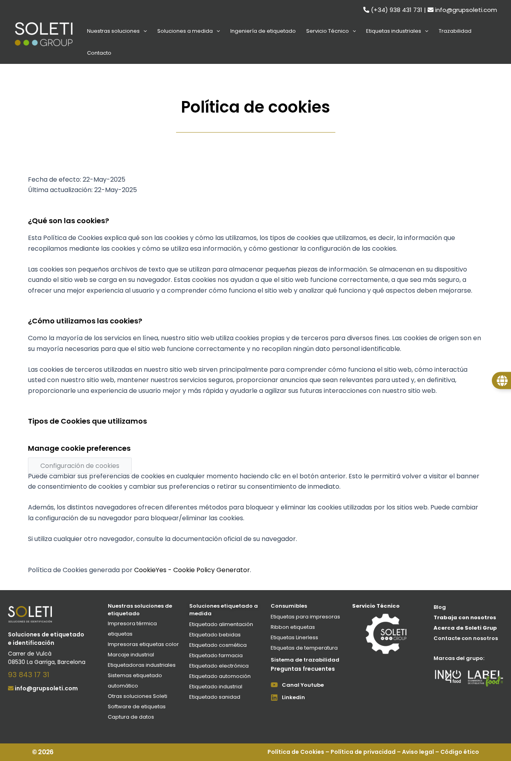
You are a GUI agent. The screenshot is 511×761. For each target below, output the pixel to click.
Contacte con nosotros (466, 638)
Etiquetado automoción (220, 676)
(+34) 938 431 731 (396, 10)
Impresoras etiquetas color (143, 644)
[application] (143, 31)
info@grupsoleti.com (466, 10)
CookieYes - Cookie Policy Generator (192, 570)
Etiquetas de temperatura (304, 648)
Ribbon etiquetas (293, 627)
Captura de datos (131, 717)
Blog (440, 607)
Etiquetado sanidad (214, 697)
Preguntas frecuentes (303, 669)
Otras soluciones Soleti (137, 696)
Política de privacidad (363, 752)
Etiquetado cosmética (218, 645)
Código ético (459, 752)
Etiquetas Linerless (294, 637)
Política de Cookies (295, 752)
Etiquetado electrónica (219, 666)
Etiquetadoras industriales (142, 665)
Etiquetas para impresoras (305, 616)
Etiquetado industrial (215, 686)
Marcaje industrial (131, 654)
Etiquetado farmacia (216, 655)
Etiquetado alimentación (221, 624)
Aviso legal (418, 752)
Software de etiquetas (137, 706)
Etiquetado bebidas (215, 634)
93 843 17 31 (28, 675)
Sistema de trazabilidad (305, 660)
